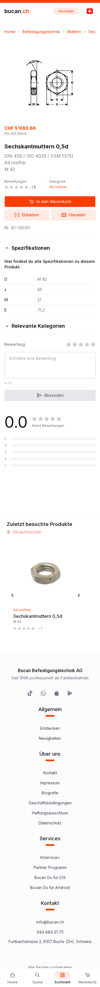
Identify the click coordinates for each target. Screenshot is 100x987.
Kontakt (50, 772)
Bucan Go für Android (50, 887)
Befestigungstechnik (41, 31)
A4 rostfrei (58, 187)
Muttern (74, 31)
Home (9, 31)
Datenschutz (50, 823)
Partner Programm (50, 867)
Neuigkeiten (50, 738)
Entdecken (50, 728)
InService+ (50, 857)
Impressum (50, 782)
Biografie (50, 792)
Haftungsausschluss (50, 812)
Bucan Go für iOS (50, 877)
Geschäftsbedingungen (50, 802)
